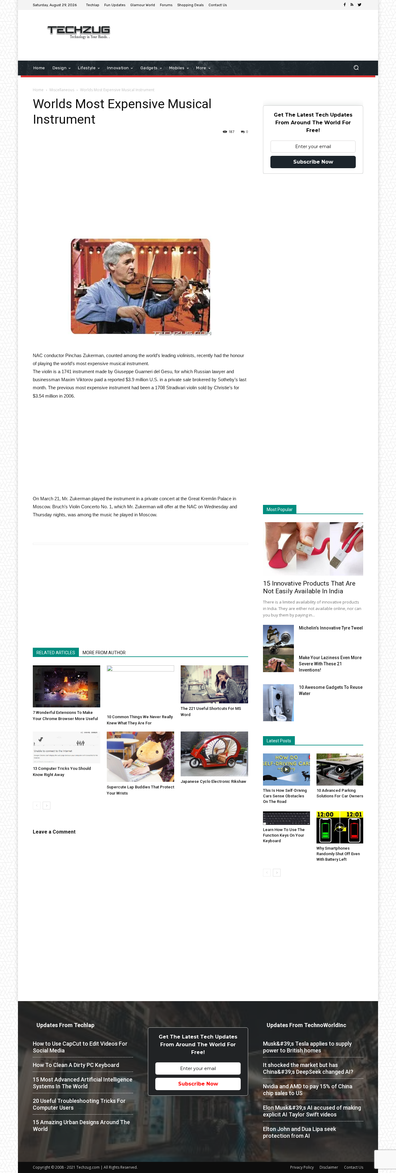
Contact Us (353, 1167)
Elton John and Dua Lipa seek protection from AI (299, 1132)
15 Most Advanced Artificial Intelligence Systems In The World (82, 1083)
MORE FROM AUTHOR (104, 652)
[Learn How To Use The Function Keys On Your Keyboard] (286, 818)
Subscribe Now (313, 162)
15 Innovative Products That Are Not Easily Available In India (309, 587)
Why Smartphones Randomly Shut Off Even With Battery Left (338, 854)
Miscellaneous (62, 89)
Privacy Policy (302, 1167)
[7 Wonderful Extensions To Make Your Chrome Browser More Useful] (66, 686)
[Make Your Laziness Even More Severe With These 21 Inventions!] (278, 663)
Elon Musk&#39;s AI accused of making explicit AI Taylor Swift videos (312, 1111)
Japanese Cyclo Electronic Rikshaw (213, 781)
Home (38, 89)
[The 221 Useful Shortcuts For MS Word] (214, 684)
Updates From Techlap (65, 1025)
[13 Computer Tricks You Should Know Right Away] (66, 747)
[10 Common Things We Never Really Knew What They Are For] (140, 688)
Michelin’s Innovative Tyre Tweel (331, 627)
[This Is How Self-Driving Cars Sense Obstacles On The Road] (286, 769)
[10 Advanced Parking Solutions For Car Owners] (340, 769)
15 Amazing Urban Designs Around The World (81, 1125)
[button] (356, 68)
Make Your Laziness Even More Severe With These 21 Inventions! (330, 663)
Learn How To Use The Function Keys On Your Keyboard (284, 835)
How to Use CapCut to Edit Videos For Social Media (80, 1047)
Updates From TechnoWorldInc (306, 1025)
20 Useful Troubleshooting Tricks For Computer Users (79, 1104)
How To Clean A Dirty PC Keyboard (76, 1065)
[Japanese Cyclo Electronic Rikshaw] (214, 754)
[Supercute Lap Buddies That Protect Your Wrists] (140, 757)
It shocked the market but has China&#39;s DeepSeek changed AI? (308, 1068)
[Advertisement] (250, 30)
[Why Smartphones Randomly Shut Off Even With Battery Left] (340, 827)
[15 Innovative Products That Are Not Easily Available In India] (313, 549)
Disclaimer (329, 1167)
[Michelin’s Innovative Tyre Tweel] (278, 641)
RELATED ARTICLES (56, 652)
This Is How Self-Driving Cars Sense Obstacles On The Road (285, 796)
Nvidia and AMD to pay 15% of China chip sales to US (307, 1089)
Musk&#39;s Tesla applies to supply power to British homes (307, 1047)
